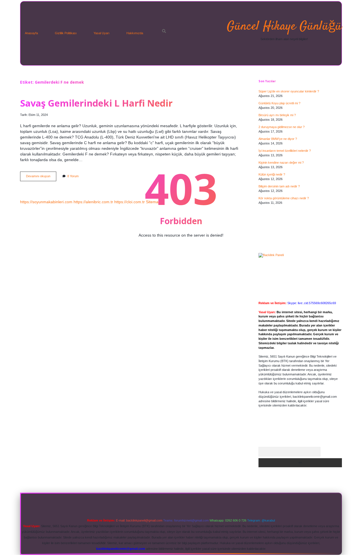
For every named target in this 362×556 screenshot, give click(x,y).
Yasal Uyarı (101, 33)
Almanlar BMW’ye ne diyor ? (277, 138)
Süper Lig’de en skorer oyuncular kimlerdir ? (288, 91)
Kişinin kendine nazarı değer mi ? (281, 162)
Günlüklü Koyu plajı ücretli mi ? (279, 103)
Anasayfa (31, 33)
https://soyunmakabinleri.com (46, 202)
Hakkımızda (134, 33)
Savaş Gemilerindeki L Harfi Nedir (96, 103)
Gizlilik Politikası (66, 33)
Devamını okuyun (41, 177)
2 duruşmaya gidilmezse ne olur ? (281, 127)
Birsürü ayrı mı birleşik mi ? (277, 115)
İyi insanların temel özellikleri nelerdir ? (284, 150)
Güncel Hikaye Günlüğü (284, 27)
